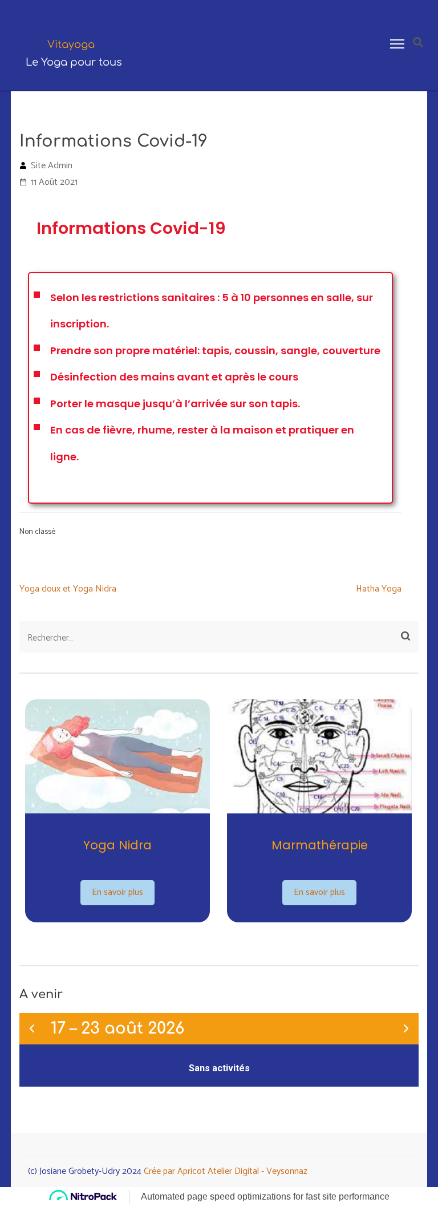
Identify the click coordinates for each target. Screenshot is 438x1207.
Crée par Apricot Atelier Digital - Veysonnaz (225, 1171)
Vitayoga (71, 44)
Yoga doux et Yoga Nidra (67, 589)
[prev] (32, 1029)
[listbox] (219, 812)
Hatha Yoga (379, 589)
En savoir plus (117, 892)
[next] (406, 1029)
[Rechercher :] (180, 638)
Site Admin (51, 165)
